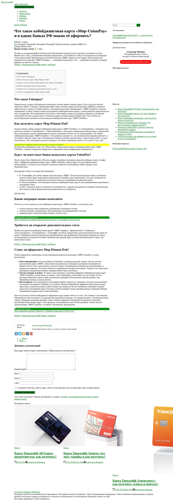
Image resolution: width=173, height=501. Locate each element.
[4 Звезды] (47, 44)
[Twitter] (20, 333)
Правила (27, 492)
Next (22, 341)
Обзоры (22, 16)
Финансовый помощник (24, 7)
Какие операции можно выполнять (32, 86)
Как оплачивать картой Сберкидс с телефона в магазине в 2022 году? (44, 311)
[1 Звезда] (18, 44)
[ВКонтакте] (16, 333)
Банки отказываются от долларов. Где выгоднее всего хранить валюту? (134, 124)
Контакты (36, 492)
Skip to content (7, 2)
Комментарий (20, 369)
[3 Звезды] (38, 44)
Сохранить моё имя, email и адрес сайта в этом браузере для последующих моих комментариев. (58, 388)
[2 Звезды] (28, 44)
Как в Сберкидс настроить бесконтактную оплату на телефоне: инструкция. (47, 220)
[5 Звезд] (56, 44)
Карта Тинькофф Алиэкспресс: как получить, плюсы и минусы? (135, 482)
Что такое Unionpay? (26, 76)
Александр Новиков (36, 462)
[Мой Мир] (27, 333)
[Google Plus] (31, 333)
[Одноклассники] (23, 333)
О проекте (18, 492)
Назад (23, 338)
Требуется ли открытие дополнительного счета (37, 89)
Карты (22, 20)
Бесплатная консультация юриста (135, 62)
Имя (17, 374)
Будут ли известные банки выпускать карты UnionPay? (40, 83)
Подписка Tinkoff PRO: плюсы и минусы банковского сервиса (135, 128)
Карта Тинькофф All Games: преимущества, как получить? (35, 455)
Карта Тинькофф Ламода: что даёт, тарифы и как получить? (84, 455)
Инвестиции (24, 14)
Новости (23, 11)
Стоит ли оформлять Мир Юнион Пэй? (34, 92)
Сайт (16, 383)
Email (17, 378)
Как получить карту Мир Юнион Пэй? (33, 80)
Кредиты (23, 18)
